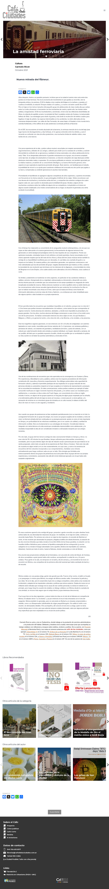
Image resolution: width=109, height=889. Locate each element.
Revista (10, 835)
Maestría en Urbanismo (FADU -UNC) (21, 875)
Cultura (18, 63)
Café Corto (11, 832)
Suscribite (54, 812)
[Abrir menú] (104, 10)
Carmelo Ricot (22, 67)
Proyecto (10, 826)
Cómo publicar (13, 829)
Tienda (11, 872)
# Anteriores (12, 838)
